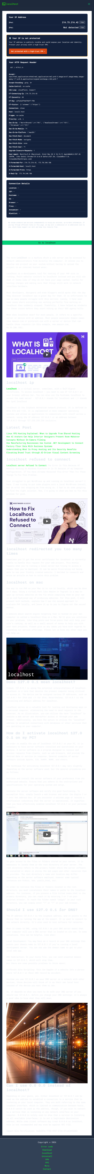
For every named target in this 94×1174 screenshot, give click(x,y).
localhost (47, 1153)
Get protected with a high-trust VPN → (28, 51)
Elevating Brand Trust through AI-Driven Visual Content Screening (43, 452)
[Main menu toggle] (89, 4)
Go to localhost (47, 242)
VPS (47, 1162)
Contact (47, 1169)
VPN (47, 1159)
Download (47, 1150)
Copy (82, 22)
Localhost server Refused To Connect (26, 465)
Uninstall (47, 1156)
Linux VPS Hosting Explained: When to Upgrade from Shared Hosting (43, 433)
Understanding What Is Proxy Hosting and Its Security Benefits (41, 449)
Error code (47, 1146)
